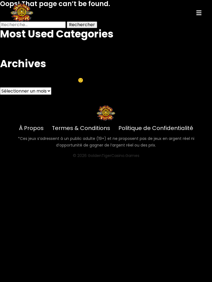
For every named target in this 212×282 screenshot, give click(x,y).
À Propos (31, 128)
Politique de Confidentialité (155, 128)
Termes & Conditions (81, 128)
